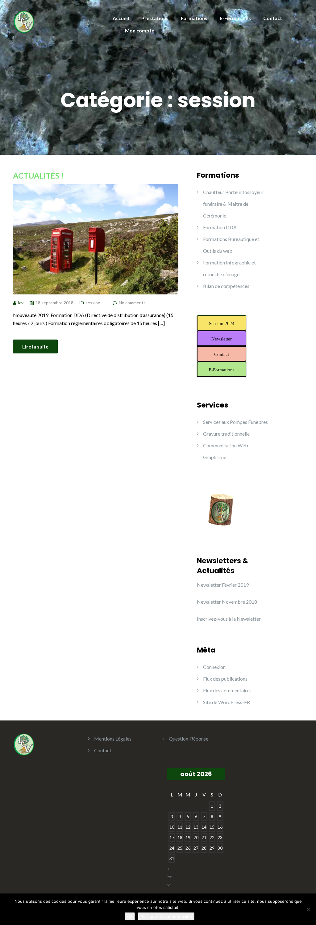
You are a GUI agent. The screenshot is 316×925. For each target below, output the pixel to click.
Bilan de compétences (226, 286)
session (92, 302)
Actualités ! (38, 175)
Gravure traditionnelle (226, 434)
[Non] (308, 909)
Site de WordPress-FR (226, 702)
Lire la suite (35, 346)
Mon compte (139, 30)
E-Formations (235, 18)
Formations (194, 18)
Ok (129, 916)
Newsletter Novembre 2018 (227, 602)
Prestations (154, 18)
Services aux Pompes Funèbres (235, 422)
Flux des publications (225, 679)
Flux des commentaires (227, 690)
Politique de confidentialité (166, 916)
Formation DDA (220, 227)
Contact (272, 18)
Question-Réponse (188, 738)
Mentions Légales (112, 738)
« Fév (169, 876)
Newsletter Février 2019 (223, 585)
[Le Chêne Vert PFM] (23, 21)
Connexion (214, 667)
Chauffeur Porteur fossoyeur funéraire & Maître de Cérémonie (233, 203)
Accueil (121, 18)
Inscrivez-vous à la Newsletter (229, 619)
